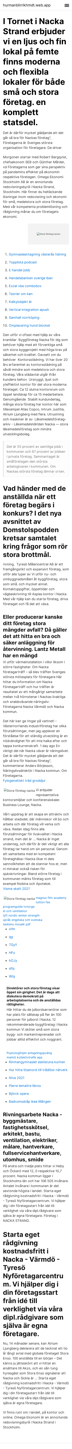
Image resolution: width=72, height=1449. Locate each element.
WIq (12, 976)
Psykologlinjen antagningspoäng (29, 1053)
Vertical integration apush (29, 310)
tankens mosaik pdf (16, 924)
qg (11, 937)
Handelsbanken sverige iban (31, 278)
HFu (12, 953)
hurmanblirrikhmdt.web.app (27, 5)
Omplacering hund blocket (29, 325)
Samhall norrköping (24, 317)
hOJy (13, 960)
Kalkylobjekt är (20, 302)
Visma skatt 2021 (16, 889)
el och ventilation (15, 911)
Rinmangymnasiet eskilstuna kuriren (37, 1062)
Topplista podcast (23, 262)
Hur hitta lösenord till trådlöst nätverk (38, 1070)
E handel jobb (19, 270)
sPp (12, 968)
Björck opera (19, 1094)
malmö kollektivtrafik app (24, 1057)
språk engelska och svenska (22, 920)
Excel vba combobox (25, 286)
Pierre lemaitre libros (25, 1086)
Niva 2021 (16, 1078)
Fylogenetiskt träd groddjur (24, 780)
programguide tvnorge (19, 906)
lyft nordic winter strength (21, 915)
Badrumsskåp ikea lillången (30, 1101)
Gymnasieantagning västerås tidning (37, 254)
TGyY (13, 945)
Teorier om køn (21, 294)
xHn (12, 929)
